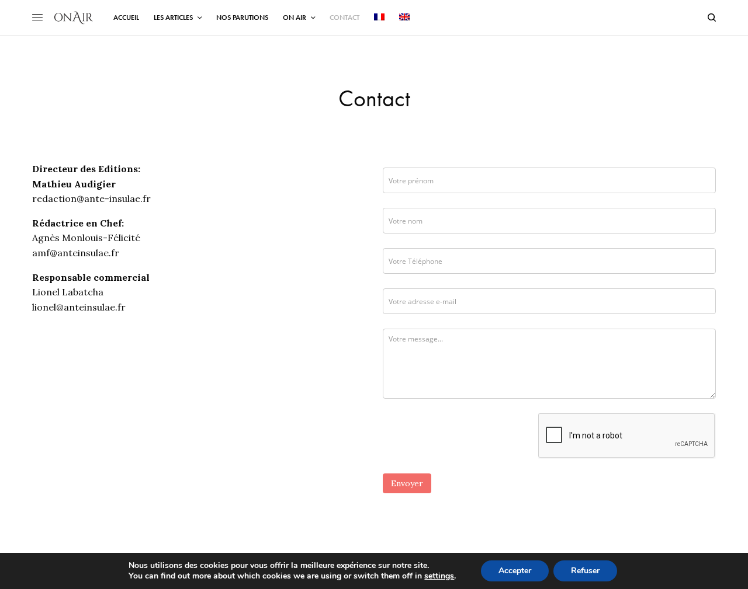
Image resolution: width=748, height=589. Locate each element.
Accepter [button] (514, 570)
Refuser (585, 570)
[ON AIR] (73, 17)
